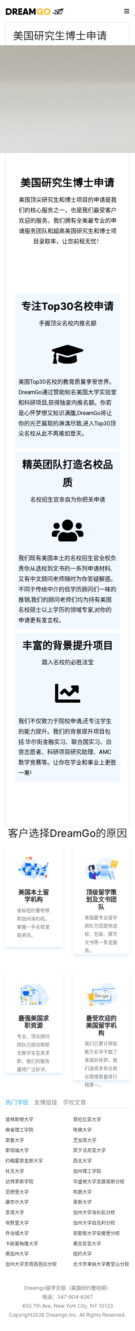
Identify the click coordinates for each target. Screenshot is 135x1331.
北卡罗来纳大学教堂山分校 (101, 1264)
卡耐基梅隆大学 (21, 1243)
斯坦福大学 (17, 1150)
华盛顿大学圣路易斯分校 (99, 1181)
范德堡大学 (17, 1192)
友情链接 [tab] (45, 1102)
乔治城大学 (17, 1233)
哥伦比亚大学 (87, 1119)
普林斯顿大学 (19, 1119)
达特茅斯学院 (19, 1181)
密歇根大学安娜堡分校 (96, 1233)
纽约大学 (82, 1253)
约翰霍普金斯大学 (24, 1160)
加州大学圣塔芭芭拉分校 (31, 1264)
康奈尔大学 (17, 1202)
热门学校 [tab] (16, 1102)
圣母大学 (14, 1212)
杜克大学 (14, 1171)
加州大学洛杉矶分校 (94, 1212)
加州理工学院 (87, 1171)
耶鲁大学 (14, 1140)
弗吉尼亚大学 (87, 1243)
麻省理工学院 (19, 1129)
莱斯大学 (82, 1202)
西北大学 (82, 1160)
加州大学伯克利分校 (94, 1222)
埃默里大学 (17, 1222)
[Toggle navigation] (126, 11)
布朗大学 (82, 1192)
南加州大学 (17, 1253)
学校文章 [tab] (74, 1102)
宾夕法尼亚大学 (89, 1150)
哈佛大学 (82, 1129)
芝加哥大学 (84, 1140)
